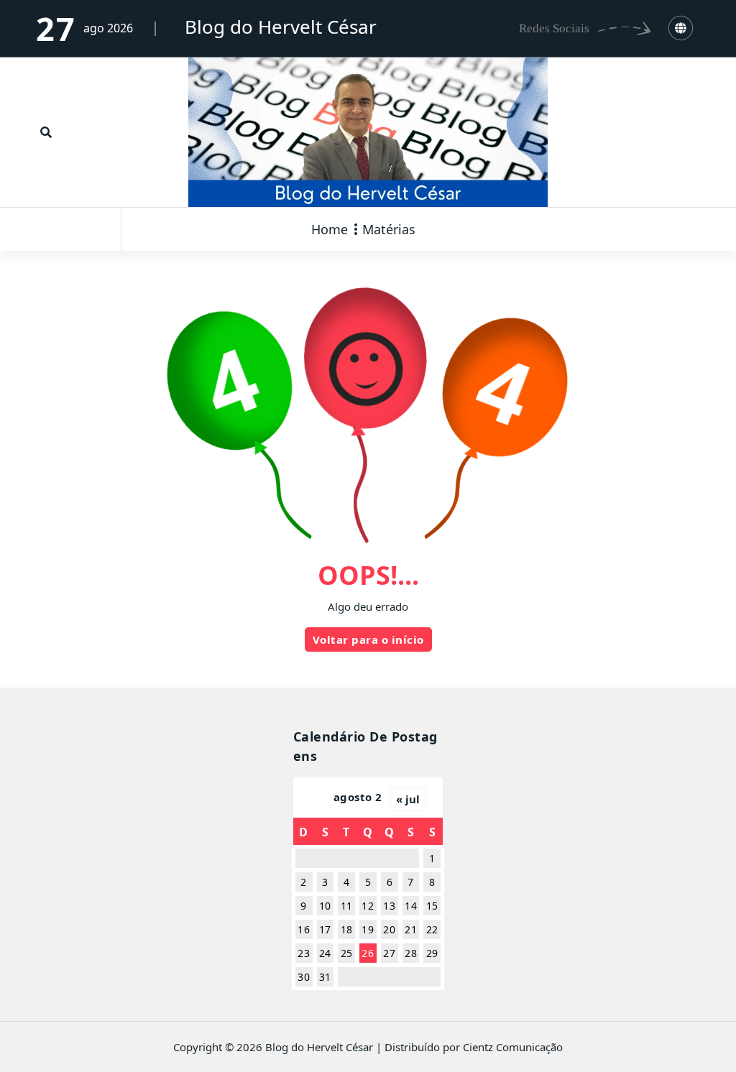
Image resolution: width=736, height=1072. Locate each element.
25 (347, 953)
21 (411, 929)
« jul (408, 799)
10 (325, 905)
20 (389, 929)
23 (304, 953)
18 (347, 929)
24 (325, 953)
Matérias (388, 229)
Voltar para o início (368, 639)
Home (329, 229)
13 (389, 905)
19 (368, 929)
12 (368, 905)
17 (325, 929)
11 (347, 905)
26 (368, 953)
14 (411, 905)
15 (432, 905)
